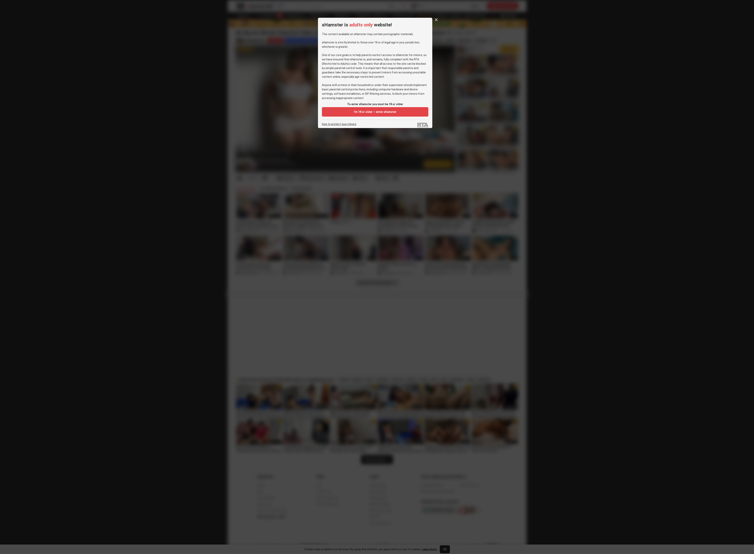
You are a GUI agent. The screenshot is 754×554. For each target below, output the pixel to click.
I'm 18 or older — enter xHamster (375, 111)
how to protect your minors (339, 124)
